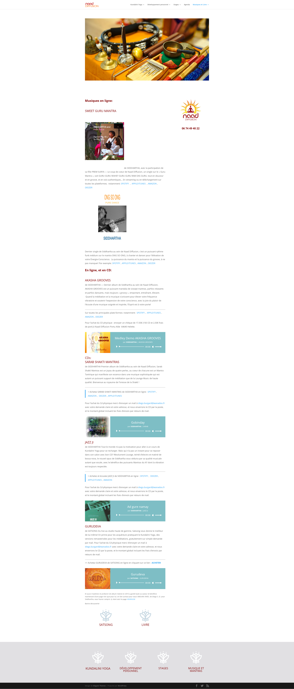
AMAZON (152, 183)
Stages (176, 5)
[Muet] (153, 347)
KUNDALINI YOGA (98, 668)
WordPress (122, 686)
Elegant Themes (99, 686)
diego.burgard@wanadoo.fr (151, 403)
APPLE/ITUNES (139, 183)
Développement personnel (157, 5)
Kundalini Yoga (136, 5)
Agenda (187, 5)
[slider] (157, 347)
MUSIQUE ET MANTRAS (196, 669)
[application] (138, 346)
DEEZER (88, 187)
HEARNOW (131, 599)
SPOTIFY (125, 183)
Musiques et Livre (200, 5)
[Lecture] (117, 346)
